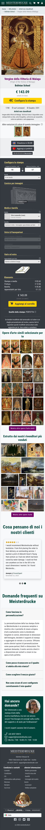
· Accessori (27, 785)
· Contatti (7, 771)
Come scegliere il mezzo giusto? (21, 674)
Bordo (6, 174)
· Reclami (7, 785)
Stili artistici (12, 9)
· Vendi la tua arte (30, 773)
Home (4, 9)
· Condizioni (7, 773)
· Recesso (7, 782)
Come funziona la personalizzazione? (15, 614)
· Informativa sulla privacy (12, 779)
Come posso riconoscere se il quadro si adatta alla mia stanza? (22, 664)
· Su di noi (7, 788)
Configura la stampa (24, 100)
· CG (5, 776)
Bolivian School (10, 12)
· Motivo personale (30, 771)
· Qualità (27, 776)
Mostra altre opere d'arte (22, 515)
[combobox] (22, 177)
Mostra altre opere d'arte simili (23, 428)
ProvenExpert (17, 573)
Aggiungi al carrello (24, 303)
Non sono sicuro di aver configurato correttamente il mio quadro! (22, 684)
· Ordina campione (30, 788)
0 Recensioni (27, 153)
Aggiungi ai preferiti (23, 148)
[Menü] (2, 3)
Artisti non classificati (26, 9)
